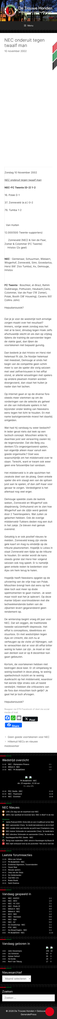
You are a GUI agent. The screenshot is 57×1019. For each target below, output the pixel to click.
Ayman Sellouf (14, 956)
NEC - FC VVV (14, 904)
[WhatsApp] (13, 719)
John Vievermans (15, 951)
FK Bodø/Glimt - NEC (28, 781)
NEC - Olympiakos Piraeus (18, 764)
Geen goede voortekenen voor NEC (28, 737)
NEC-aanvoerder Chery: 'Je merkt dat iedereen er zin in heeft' (30, 825)
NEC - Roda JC (14, 906)
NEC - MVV (12, 901)
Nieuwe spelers (14, 870)
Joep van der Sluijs (15, 873)
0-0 (50, 917)
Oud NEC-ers (13, 878)
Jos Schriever (13, 954)
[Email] (19, 719)
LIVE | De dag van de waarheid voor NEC (22, 812)
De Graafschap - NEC (16, 925)
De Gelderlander (14, 875)
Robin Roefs (13, 880)
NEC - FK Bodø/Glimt (16, 770)
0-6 (50, 919)
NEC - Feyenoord (15, 794)
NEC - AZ (11, 922)
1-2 (50, 914)
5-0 (50, 927)
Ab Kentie (12, 959)
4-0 (50, 909)
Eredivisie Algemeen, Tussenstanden (23, 865)
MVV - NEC (12, 914)
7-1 (50, 904)
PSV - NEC (12, 927)
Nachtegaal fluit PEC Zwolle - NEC (19, 837)
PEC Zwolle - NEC (15, 791)
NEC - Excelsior (14, 797)
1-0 (50, 901)
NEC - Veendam (14, 917)
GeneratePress (28, 1014)
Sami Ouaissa (13, 883)
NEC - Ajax (12, 919)
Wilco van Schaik (15, 859)
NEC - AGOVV (13, 898)
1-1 (50, 898)
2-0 (50, 906)
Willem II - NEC (14, 767)
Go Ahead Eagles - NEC (17, 930)
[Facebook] (7, 719)
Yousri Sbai (12, 867)
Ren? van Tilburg (15, 962)
